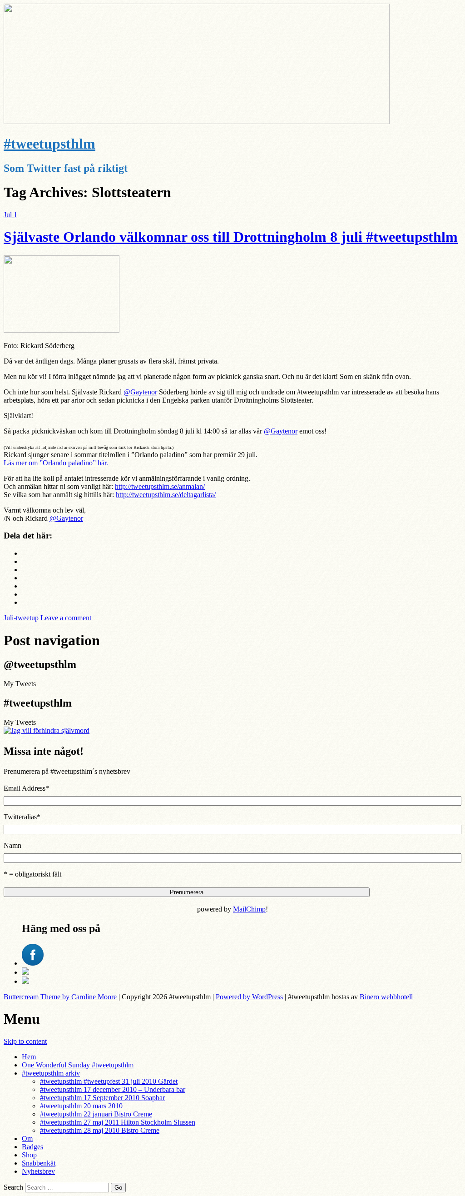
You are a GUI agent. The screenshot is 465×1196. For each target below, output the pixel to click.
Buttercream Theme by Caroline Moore (60, 997)
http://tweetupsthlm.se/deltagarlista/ (166, 494)
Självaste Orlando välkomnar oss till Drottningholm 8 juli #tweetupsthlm (231, 237)
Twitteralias (22, 817)
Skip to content (25, 1041)
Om (27, 1138)
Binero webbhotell (386, 997)
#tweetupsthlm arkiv (51, 1073)
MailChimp (249, 909)
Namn (12, 845)
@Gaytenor (140, 392)
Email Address (26, 788)
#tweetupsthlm (49, 143)
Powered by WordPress (249, 997)
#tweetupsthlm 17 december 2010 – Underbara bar (112, 1089)
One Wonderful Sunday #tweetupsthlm (78, 1065)
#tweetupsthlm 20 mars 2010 (81, 1106)
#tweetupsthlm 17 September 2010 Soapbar (102, 1097)
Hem (29, 1057)
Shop (29, 1155)
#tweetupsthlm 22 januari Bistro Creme (96, 1114)
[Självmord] (46, 730)
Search (13, 1187)
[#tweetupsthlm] (197, 121)
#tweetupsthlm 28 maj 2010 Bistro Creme (99, 1130)
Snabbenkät (38, 1163)
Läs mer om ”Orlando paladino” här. (56, 463)
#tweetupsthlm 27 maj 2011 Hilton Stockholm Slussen (117, 1122)
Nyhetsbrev (38, 1171)
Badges (32, 1147)
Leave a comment (65, 618)
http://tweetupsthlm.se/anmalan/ (160, 486)
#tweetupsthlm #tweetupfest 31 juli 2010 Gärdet (109, 1081)
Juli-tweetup (21, 618)
